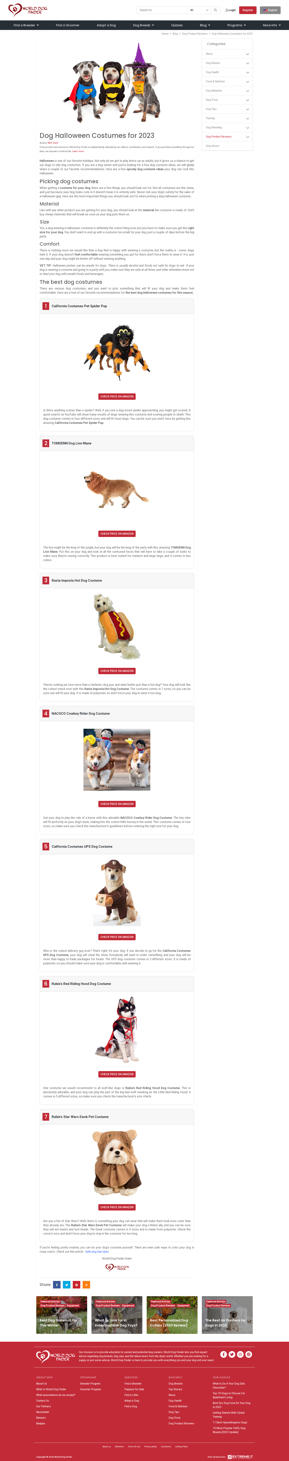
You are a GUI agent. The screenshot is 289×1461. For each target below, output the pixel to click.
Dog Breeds (142, 25)
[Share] (86, 1284)
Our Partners (43, 1406)
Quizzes (177, 25)
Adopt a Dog (106, 25)
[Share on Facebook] (57, 1284)
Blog (203, 25)
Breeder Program (90, 1383)
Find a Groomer (67, 25)
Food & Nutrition (215, 81)
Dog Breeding (214, 127)
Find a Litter (131, 1395)
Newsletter (42, 1412)
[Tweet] (66, 1284)
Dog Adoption (214, 90)
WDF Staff (52, 143)
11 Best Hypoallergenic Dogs (230, 1422)
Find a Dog (130, 1406)
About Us (41, 1383)
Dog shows (212, 145)
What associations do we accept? (55, 1395)
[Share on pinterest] (76, 1284)
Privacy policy (150, 1446)
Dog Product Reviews (195, 33)
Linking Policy (181, 1446)
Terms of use (134, 1446)
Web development (216, 1457)
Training (210, 118)
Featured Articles (50, 1301)
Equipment (73, 1305)
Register (248, 10)
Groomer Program (90, 1389)
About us (107, 1446)
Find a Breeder (25, 25)
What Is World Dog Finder (51, 1389)
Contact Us (42, 1400)
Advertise (119, 1446)
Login (232, 10)
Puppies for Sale (134, 1389)
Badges (40, 1423)
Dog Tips (211, 109)
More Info (270, 25)
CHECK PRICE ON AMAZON (117, 396)
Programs (235, 25)
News (209, 53)
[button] (248, 54)
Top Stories (175, 1389)
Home (165, 33)
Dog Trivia (212, 99)
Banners (41, 1417)
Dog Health (212, 72)
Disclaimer (166, 1446)
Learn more (78, 151)
